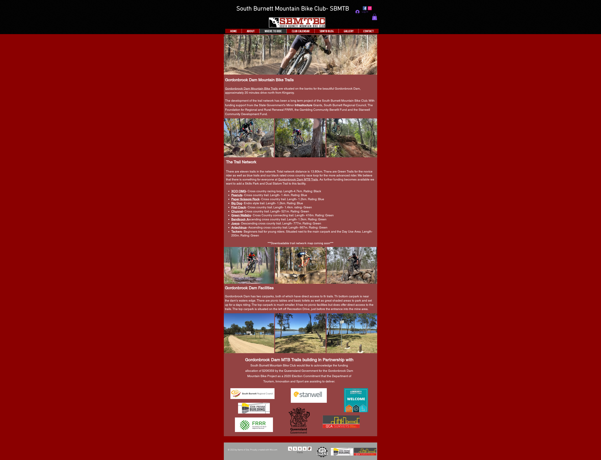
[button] (374, 17)
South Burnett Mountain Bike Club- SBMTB (292, 9)
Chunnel (237, 211)
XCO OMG (238, 191)
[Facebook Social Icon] (365, 8)
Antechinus (239, 227)
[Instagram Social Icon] (370, 8)
